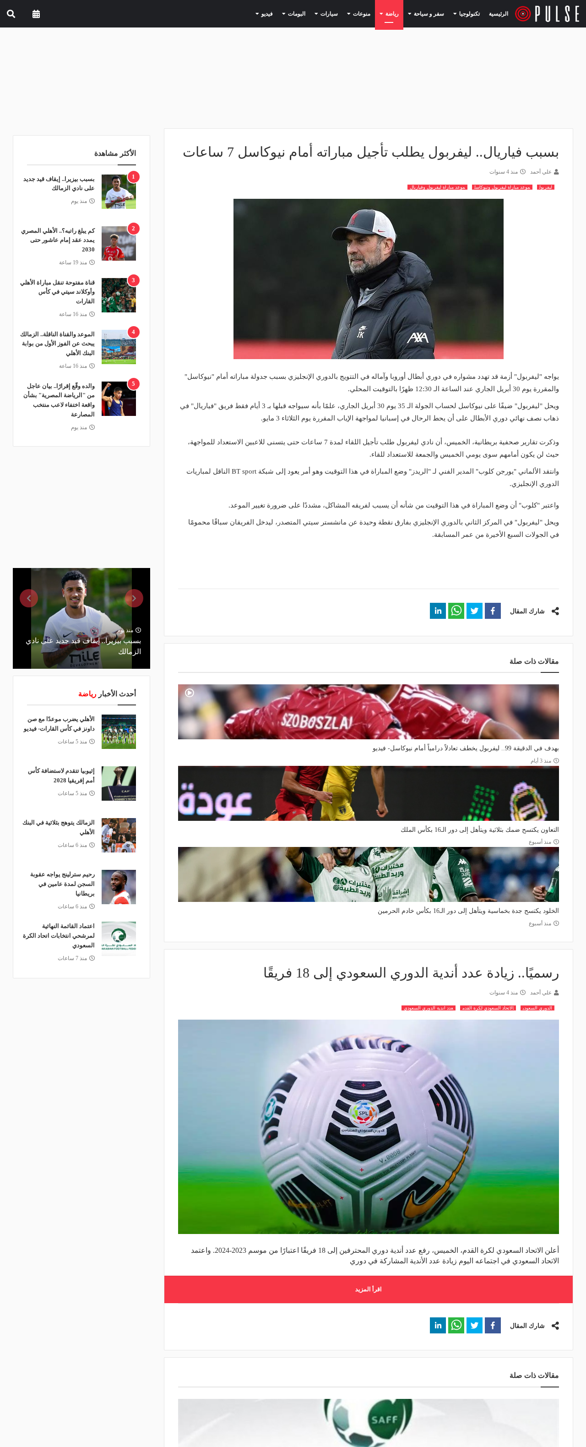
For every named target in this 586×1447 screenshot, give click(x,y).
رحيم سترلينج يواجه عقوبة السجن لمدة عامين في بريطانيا (62, 884)
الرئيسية (500, 13)
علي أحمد (541, 172)
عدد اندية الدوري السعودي (428, 1007)
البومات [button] (319, 13)
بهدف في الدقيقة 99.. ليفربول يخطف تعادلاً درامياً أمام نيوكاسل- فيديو (466, 748)
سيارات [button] (347, 13)
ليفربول (545, 187)
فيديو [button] (292, 13)
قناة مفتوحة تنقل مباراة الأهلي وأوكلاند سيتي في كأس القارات (57, 292)
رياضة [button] (402, 13)
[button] (493, 611)
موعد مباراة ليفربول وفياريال (437, 187)
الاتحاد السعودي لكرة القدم (488, 1007)
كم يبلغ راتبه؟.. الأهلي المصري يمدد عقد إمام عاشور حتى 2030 (58, 240)
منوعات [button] (375, 13)
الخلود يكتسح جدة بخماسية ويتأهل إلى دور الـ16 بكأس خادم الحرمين (468, 910)
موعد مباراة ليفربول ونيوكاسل (502, 187)
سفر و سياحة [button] (434, 13)
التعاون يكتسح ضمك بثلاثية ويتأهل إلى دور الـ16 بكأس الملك (480, 829)
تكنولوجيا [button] (469, 13)
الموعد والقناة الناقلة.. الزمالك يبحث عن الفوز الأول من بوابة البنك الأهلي (57, 344)
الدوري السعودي (537, 1007)
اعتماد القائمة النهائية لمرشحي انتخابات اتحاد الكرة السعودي (59, 936)
